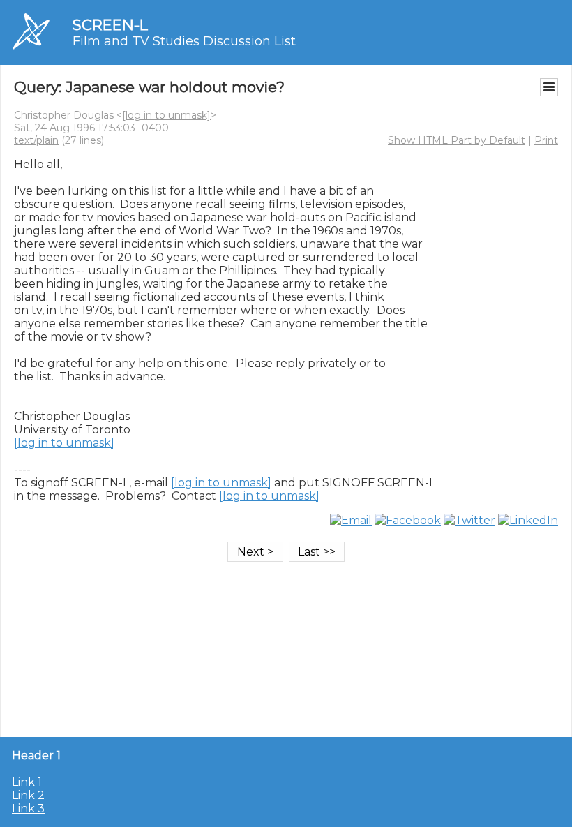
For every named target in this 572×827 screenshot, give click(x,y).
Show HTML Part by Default (456, 140)
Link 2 (28, 795)
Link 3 (28, 808)
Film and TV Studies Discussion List (184, 41)
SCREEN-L (110, 24)
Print (546, 140)
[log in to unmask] (166, 115)
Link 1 (27, 782)
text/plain (36, 140)
